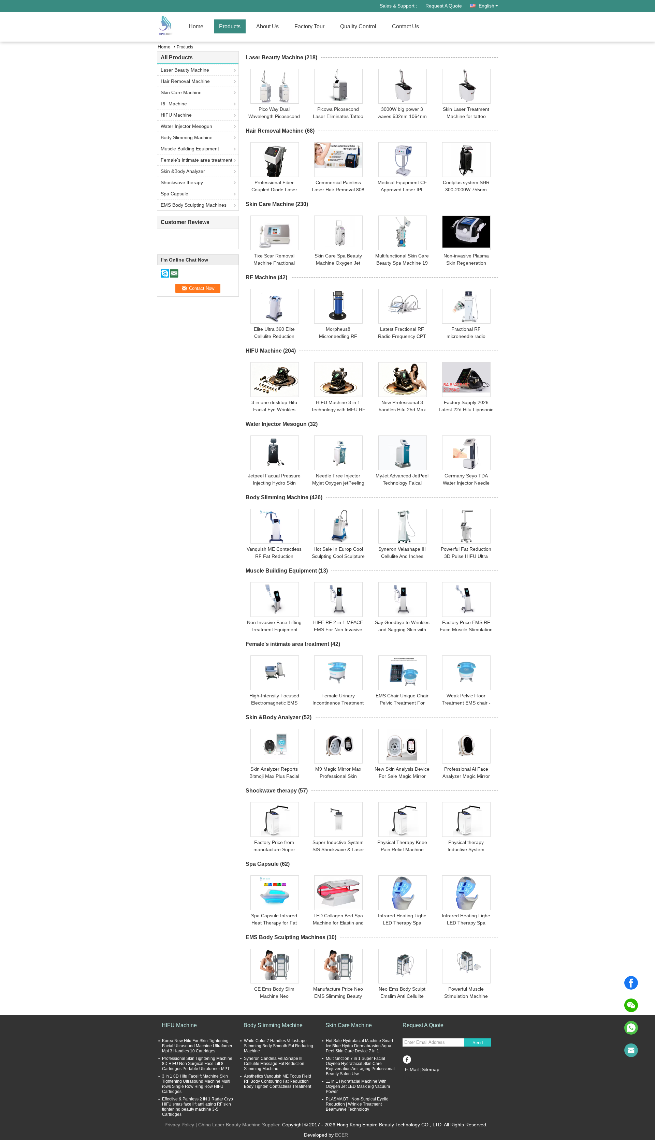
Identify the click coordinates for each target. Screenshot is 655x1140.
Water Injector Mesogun (186, 126)
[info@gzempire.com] (631, 1050)
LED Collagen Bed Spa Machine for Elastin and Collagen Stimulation (338, 923)
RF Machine (174, 103)
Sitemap (430, 1069)
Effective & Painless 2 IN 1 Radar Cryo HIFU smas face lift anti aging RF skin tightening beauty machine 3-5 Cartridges (197, 1107)
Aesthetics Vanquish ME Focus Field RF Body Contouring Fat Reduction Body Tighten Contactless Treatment (277, 1081)
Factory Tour (309, 26)
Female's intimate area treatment (196, 160)
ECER (341, 1135)
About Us (267, 26)
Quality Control (358, 26)
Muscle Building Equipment (190, 148)
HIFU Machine (176, 115)
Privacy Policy (179, 1124)
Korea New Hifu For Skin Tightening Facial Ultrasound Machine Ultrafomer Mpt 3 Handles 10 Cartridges (197, 1045)
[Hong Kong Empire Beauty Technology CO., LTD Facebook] (407, 1058)
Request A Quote (443, 6)
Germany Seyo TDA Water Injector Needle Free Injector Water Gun (466, 483)
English (486, 6)
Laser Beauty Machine (185, 70)
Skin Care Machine (181, 92)
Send (477, 1042)
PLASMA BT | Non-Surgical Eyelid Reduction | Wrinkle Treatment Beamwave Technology (357, 1104)
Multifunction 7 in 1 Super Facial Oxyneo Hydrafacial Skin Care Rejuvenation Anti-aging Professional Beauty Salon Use (360, 1066)
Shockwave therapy (182, 182)
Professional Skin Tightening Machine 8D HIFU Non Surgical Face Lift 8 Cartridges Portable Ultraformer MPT (197, 1063)
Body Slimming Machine (187, 137)
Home (196, 26)
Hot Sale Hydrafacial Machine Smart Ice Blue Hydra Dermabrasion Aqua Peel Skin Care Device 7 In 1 (359, 1045)
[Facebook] (631, 983)
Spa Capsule (174, 193)
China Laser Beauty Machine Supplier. (240, 1124)
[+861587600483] (631, 1028)
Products (230, 26)
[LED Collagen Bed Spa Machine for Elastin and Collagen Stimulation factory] (338, 892)
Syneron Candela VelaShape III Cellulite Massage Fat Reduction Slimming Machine (274, 1063)
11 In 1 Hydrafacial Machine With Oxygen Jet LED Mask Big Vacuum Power (358, 1086)
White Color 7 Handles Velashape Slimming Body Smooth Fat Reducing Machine (278, 1045)
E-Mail (412, 1069)
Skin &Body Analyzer (183, 171)
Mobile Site (419, 1078)
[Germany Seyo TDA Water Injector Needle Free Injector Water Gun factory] (466, 452)
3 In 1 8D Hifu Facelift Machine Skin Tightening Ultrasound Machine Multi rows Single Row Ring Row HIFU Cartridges (196, 1084)
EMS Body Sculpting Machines (194, 205)
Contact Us (405, 26)
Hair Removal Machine (185, 81)
